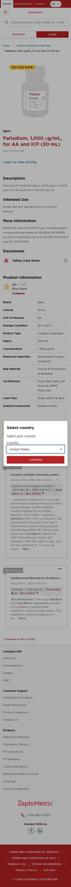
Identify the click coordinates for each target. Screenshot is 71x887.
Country (13, 443)
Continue (35, 459)
